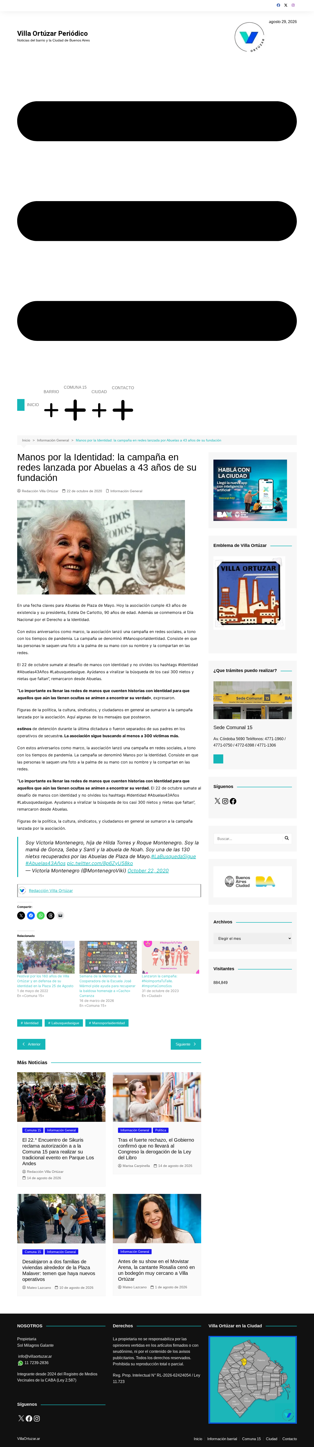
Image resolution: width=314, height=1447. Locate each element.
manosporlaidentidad (108, 1023)
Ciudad (271, 1439)
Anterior (34, 1044)
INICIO (33, 405)
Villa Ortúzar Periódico (52, 33)
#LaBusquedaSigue (173, 856)
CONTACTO (123, 388)
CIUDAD (99, 392)
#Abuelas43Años (45, 863)
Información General (126, 491)
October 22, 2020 (148, 871)
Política (160, 1130)
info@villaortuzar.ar (35, 1356)
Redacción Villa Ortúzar (40, 491)
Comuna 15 (33, 1130)
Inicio (198, 1439)
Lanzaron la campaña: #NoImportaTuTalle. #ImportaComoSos (159, 981)
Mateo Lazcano (39, 1288)
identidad (31, 1023)
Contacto (289, 1439)
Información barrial (222, 1439)
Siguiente (183, 1044)
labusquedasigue (65, 1023)
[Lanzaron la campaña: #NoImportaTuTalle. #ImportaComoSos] (170, 957)
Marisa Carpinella (136, 1166)
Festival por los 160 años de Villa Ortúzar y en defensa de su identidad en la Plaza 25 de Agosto (45, 981)
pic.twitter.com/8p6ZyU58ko (100, 863)
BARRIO (51, 392)
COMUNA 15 (75, 387)
